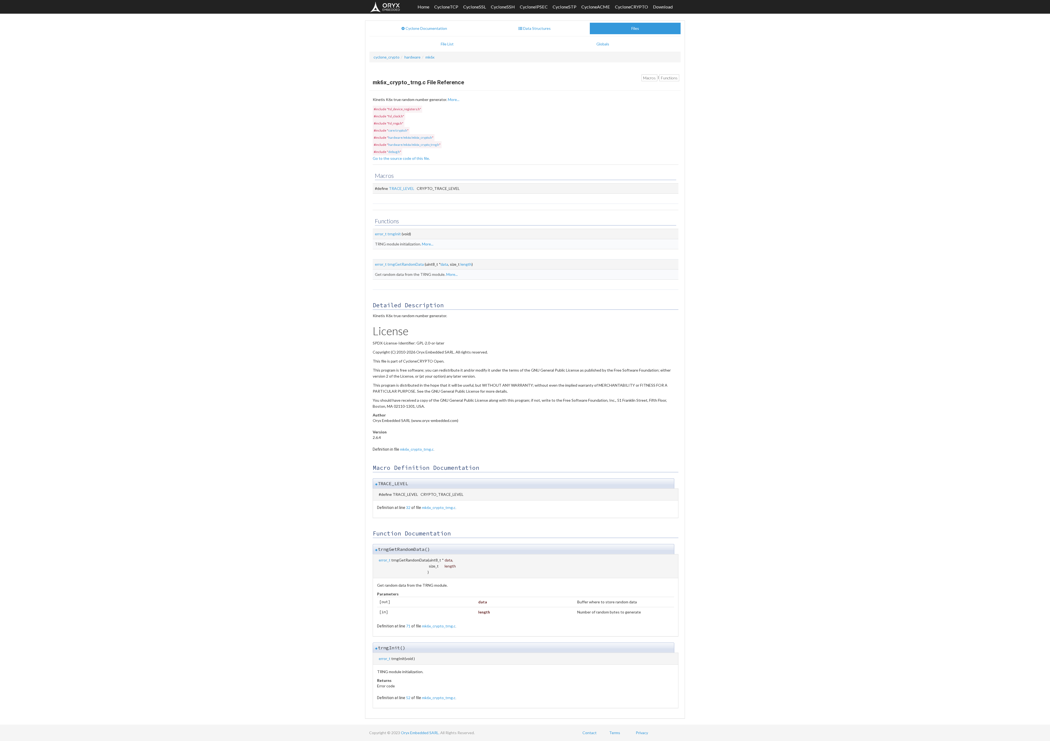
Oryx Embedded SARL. (420, 732)
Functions (669, 78)
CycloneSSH (503, 6)
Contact (589, 732)
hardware (412, 57)
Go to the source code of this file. (401, 158)
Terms (614, 732)
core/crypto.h (397, 130)
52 (408, 697)
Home (423, 6)
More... (453, 99)
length (466, 264)
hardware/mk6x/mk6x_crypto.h (410, 137)
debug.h (394, 152)
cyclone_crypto (386, 57)
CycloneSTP (564, 6)
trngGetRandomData (405, 264)
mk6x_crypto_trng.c (417, 449)
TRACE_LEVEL (401, 188)
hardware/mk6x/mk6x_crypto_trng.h (413, 144)
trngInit (394, 233)
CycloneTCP (446, 6)
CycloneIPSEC (534, 6)
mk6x (429, 57)
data (444, 264)
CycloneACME (595, 6)
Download (663, 6)
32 (408, 507)
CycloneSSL (474, 6)
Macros (649, 78)
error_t (381, 233)
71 (408, 626)
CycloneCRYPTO (631, 6)
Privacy (642, 732)
